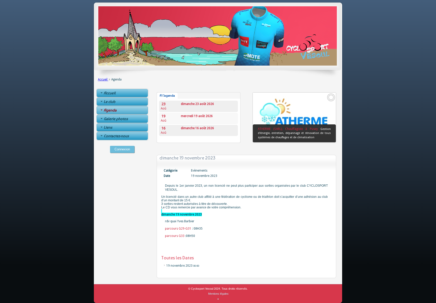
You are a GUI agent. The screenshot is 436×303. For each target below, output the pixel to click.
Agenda (110, 110)
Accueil (103, 79)
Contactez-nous (116, 136)
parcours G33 (174, 236)
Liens (108, 127)
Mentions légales (218, 293)
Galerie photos (116, 119)
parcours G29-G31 (178, 228)
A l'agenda (167, 95)
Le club (109, 101)
